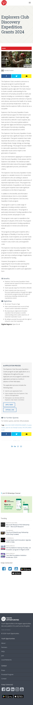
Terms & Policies (5, 630)
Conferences (10, 538)
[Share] (6, 76)
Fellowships (9, 530)
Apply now (9, 404)
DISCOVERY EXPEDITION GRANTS (17, 425)
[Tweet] (16, 76)
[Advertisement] (16, 343)
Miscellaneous (10, 546)
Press (3, 670)
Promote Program (7, 674)
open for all (9, 427)
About (3, 643)
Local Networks (6, 660)
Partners (4, 647)
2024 (6, 425)
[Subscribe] (26, 76)
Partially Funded (17, 427)
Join (2, 656)
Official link (10, 410)
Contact (3, 679)
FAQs (3, 651)
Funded (29, 425)
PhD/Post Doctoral (11, 523)
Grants (4, 48)
